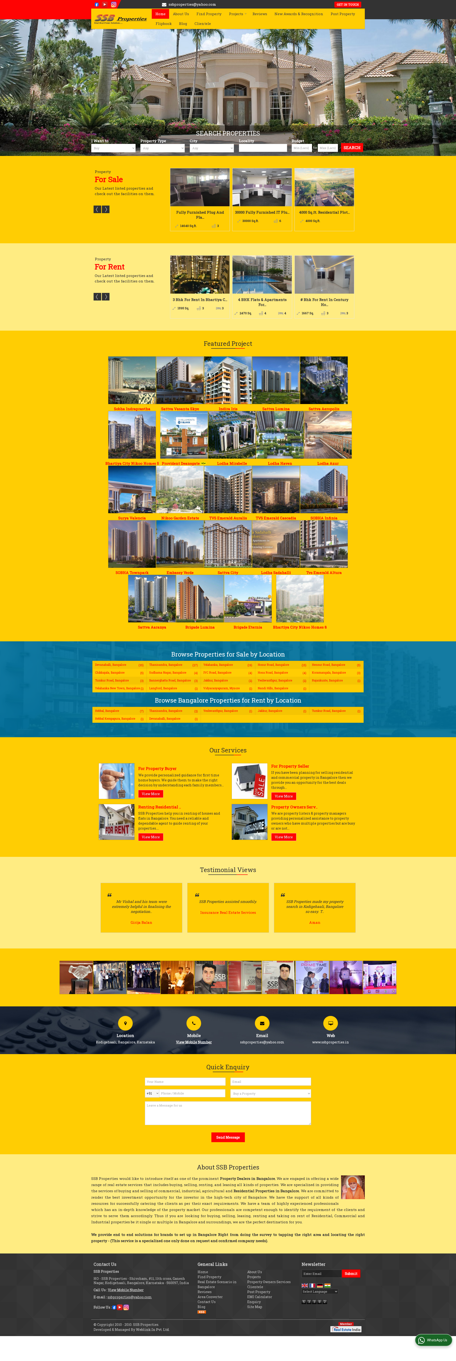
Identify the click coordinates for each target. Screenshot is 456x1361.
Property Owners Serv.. (294, 807)
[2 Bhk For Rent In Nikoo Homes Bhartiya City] (324, 275)
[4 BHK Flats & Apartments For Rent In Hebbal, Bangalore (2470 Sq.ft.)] (200, 275)
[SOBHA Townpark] (132, 544)
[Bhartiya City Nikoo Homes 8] (300, 598)
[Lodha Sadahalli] (276, 544)
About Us (181, 13)
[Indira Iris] (228, 380)
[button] (194, 1042)
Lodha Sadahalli (276, 572)
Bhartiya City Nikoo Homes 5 (132, 463)
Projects (236, 13)
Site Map (254, 1307)
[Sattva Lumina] (276, 380)
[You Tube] (105, 4)
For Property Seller (290, 766)
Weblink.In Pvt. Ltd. (153, 1329)
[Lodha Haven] (280, 435)
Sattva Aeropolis (324, 408)
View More (151, 794)
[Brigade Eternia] (248, 598)
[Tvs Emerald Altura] (324, 544)
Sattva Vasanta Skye (180, 408)
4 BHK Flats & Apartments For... (200, 302)
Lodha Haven (280, 463)
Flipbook (164, 23)
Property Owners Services (269, 1282)
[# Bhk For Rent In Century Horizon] (262, 275)
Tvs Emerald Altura (324, 572)
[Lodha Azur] (328, 435)
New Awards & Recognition (299, 13)
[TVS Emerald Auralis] (228, 489)
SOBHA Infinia (324, 518)
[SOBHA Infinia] (324, 489)
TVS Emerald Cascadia (276, 518)
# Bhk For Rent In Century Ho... (262, 302)
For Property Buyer (157, 768)
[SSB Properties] (120, 19)
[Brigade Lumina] (200, 598)
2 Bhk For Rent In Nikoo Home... (324, 302)
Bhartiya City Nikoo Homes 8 (300, 627)
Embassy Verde (180, 572)
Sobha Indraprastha (132, 408)
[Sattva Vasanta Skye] (180, 380)
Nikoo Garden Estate (180, 518)
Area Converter (210, 1297)
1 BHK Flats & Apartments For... (324, 215)
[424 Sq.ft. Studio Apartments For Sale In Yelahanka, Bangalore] (262, 187)
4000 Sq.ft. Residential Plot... (200, 212)
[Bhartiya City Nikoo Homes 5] (132, 435)
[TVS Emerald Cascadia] (276, 489)
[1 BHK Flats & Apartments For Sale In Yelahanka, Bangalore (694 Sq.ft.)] (324, 187)
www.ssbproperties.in (330, 1042)
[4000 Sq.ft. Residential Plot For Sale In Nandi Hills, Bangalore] (200, 187)
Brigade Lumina (200, 627)
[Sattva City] (228, 544)
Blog (183, 23)
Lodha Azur (328, 463)
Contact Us (207, 1302)
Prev (97, 209)
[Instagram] (114, 4)
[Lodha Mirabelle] (232, 435)
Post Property (343, 13)
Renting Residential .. (159, 807)
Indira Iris (228, 408)
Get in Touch (348, 4)
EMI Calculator (259, 1297)
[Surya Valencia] (132, 489)
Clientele (203, 23)
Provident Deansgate (181, 463)
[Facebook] (97, 4)
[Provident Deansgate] (184, 435)
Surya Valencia (132, 518)
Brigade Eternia (248, 627)
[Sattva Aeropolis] (324, 380)
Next (105, 209)
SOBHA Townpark (132, 572)
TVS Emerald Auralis (228, 518)
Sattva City (228, 572)
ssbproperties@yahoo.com (192, 4)
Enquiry (254, 1302)
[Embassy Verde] (180, 544)
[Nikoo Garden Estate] (180, 489)
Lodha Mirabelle (232, 463)
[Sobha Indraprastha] (132, 380)
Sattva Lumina (276, 408)
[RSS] (202, 1311)
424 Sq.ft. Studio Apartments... (262, 215)
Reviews (259, 13)
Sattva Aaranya (152, 627)
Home (160, 13)
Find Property (209, 13)
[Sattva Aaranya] (152, 598)
